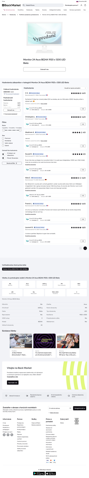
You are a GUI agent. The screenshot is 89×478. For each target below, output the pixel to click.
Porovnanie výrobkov (23, 446)
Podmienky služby (51, 425)
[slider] (3, 130)
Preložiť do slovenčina (30, 164)
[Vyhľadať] (23, 5)
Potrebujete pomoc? (71, 5)
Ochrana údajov (50, 434)
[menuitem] (21, 10)
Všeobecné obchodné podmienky (49, 430)
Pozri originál (44, 103)
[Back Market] (11, 5)
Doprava (19, 434)
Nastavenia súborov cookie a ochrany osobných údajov (51, 438)
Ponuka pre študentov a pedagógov (6, 427)
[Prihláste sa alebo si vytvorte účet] (81, 5)
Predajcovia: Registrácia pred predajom (21, 425)
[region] (44, 346)
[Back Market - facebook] (8, 434)
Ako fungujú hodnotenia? (11, 114)
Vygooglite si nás (12, 377)
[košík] (85, 5)
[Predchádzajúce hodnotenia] (80, 248)
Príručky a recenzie (22, 444)
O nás (4, 423)
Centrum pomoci (22, 441)
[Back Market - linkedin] (4, 434)
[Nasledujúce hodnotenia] (85, 248)
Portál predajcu (21, 429)
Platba (19, 432)
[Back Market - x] (11, 434)
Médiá (62, 423)
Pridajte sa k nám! (7, 432)
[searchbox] (44, 5)
